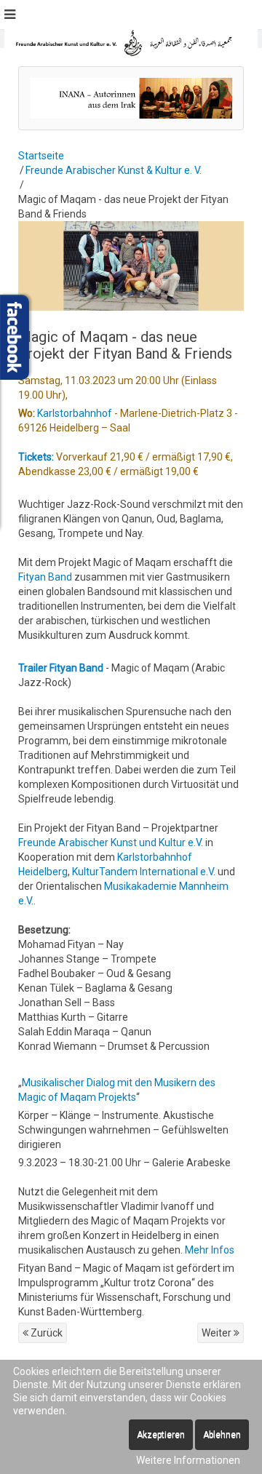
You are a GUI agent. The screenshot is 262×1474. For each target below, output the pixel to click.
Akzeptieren (161, 1435)
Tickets (35, 457)
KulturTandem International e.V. (143, 871)
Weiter (218, 1333)
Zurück (45, 1333)
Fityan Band (45, 577)
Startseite (41, 156)
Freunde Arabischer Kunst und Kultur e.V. (111, 842)
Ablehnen (222, 1435)
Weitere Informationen (188, 1460)
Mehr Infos (209, 1250)
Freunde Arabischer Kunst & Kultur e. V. (113, 170)
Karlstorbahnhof (73, 413)
